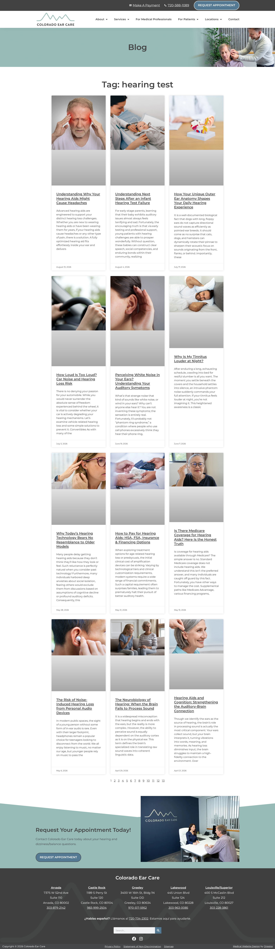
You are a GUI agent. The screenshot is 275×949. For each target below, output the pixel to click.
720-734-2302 (138, 918)
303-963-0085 (178, 908)
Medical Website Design (246, 946)
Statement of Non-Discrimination (142, 946)
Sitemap (168, 946)
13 (163, 780)
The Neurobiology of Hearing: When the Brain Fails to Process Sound (136, 704)
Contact (233, 19)
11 (153, 780)
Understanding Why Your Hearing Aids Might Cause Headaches (78, 198)
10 (148, 780)
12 (158, 780)
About (99, 19)
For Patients (186, 19)
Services (120, 19)
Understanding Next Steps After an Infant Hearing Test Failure (133, 198)
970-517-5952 (137, 908)
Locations (212, 19)
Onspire (268, 946)
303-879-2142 (56, 908)
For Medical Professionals (154, 19)
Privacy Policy (112, 946)
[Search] (158, 930)
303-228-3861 (219, 908)
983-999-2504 (97, 908)
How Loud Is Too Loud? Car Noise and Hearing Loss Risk (76, 379)
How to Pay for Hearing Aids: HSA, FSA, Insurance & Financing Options (137, 537)
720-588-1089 (178, 5)
